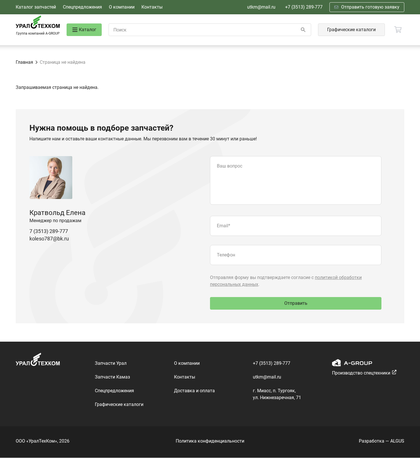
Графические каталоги (351, 29)
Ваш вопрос (229, 166)
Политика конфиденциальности (210, 441)
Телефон (226, 255)
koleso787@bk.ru (49, 239)
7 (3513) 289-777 (48, 231)
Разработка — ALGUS (381, 441)
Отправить (295, 303)
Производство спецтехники (361, 373)
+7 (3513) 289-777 (304, 7)
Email (223, 225)
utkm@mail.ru (261, 7)
